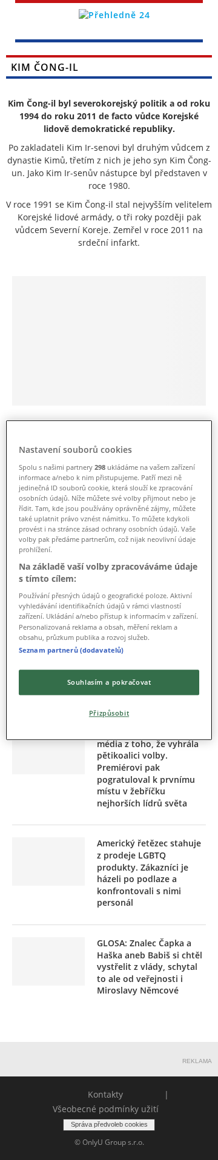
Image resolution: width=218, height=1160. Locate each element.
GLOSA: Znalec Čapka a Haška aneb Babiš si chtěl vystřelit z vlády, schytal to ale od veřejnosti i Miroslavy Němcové (149, 966)
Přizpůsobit (109, 712)
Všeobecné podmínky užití (106, 1109)
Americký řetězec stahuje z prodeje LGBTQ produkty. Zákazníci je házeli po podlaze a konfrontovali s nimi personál (149, 872)
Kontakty (105, 1094)
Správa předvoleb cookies (109, 1124)
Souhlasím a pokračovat (109, 682)
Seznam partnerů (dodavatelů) (71, 649)
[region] (109, 580)
